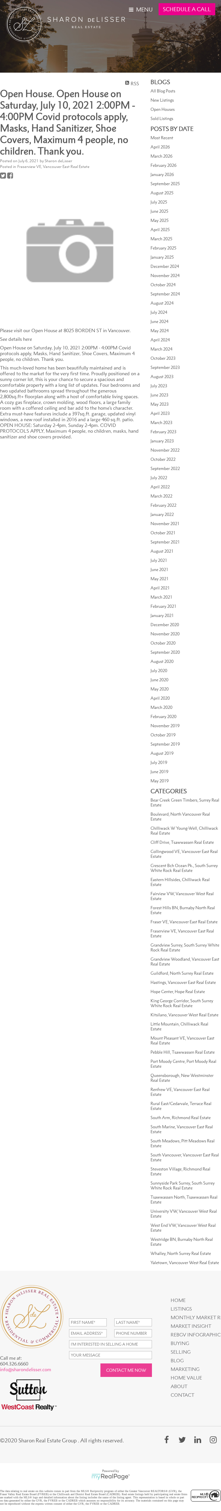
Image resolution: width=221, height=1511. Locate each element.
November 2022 (165, 450)
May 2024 (159, 330)
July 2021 (158, 560)
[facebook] (166, 1439)
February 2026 (163, 165)
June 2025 (159, 211)
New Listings (162, 100)
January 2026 (162, 174)
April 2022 (160, 486)
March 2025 (161, 238)
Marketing (185, 1369)
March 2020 (161, 707)
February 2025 (163, 247)
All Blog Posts (162, 90)
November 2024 (165, 275)
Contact (182, 1395)
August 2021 (162, 551)
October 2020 (163, 643)
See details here (16, 339)
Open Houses (162, 109)
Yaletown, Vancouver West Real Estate (184, 1262)
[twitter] (182, 1439)
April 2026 (160, 146)
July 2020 (158, 670)
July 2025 (158, 202)
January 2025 (162, 257)
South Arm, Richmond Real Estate (180, 1117)
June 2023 (159, 394)
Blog (177, 1360)
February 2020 (163, 716)
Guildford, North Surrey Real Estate (182, 973)
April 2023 (160, 413)
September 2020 (165, 652)
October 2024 (163, 284)
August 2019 (162, 753)
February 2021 (163, 606)
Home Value (186, 1378)
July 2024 (158, 312)
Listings (181, 1309)
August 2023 (162, 376)
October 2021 (163, 532)
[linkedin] (197, 1439)
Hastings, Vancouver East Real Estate (183, 982)
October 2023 (163, 358)
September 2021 (165, 541)
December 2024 (164, 266)
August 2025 (162, 192)
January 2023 (162, 440)
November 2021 (165, 523)
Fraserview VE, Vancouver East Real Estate (53, 166)
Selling (180, 1352)
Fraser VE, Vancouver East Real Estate (184, 921)
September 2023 (165, 367)
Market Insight (191, 1326)
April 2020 (160, 698)
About (179, 1386)
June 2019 (159, 771)
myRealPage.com (110, 1477)
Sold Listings (161, 118)
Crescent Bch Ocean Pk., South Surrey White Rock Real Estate (184, 868)
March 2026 (161, 156)
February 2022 (163, 505)
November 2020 (165, 633)
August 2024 (162, 303)
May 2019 (159, 780)
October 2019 (163, 734)
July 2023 (158, 385)
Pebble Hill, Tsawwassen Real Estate (182, 1052)
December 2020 (164, 624)
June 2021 (159, 569)
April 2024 (160, 339)
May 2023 (159, 404)
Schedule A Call (187, 9)
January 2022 (162, 514)
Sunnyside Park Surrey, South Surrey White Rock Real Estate (182, 1185)
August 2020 (162, 661)
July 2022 (158, 477)
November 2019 (165, 725)
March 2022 (161, 496)
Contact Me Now (126, 1370)
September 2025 (165, 183)
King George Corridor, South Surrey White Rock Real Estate (181, 1003)
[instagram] (213, 1439)
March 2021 (161, 597)
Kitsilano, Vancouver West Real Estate (184, 1014)
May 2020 (159, 688)
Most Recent (161, 137)
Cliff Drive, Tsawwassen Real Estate (182, 842)
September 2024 (165, 293)
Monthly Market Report (195, 1317)
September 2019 (165, 744)
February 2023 (163, 431)
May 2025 (159, 220)
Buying (180, 1343)
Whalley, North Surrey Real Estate (180, 1253)
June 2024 (159, 321)
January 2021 (162, 615)
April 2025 (160, 229)
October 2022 (163, 459)
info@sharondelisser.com (25, 1369)
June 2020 (159, 679)
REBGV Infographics (195, 1335)
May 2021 (159, 578)
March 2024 (161, 349)
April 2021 (160, 587)
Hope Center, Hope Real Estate (177, 991)
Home (178, 1300)
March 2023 (161, 422)
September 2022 (165, 468)
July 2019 (158, 762)
